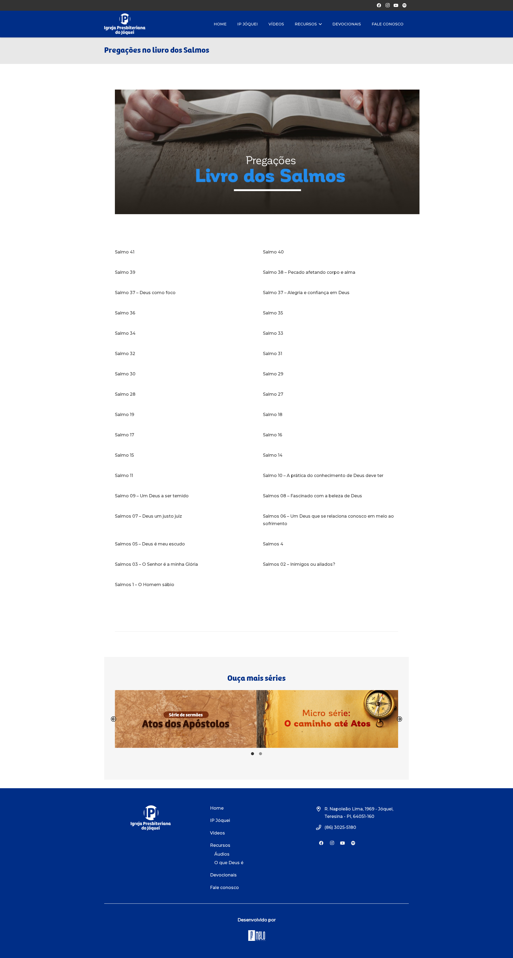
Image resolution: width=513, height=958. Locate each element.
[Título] (404, 5)
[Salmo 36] (182, 313)
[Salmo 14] (330, 455)
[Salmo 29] (330, 374)
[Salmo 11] (182, 475)
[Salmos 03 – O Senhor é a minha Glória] (182, 564)
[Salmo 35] (330, 313)
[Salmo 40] (330, 252)
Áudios (222, 854)
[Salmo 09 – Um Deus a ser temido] (182, 496)
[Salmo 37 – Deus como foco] (182, 293)
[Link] (124, 24)
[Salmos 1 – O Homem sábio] (182, 584)
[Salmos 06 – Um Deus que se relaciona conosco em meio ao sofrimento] (330, 520)
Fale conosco (224, 887)
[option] (185, 719)
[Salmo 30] (182, 374)
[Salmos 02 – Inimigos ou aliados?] (330, 564)
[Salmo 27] (330, 394)
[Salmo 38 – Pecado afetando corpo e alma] (330, 272)
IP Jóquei (220, 820)
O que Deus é (228, 862)
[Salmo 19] (182, 414)
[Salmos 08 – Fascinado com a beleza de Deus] (330, 496)
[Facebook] (379, 5)
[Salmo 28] (182, 394)
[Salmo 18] (330, 414)
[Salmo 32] (182, 353)
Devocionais (223, 875)
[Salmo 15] (182, 455)
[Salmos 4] (330, 544)
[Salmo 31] (330, 353)
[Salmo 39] (182, 272)
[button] (113, 719)
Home (217, 808)
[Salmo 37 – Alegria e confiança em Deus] (330, 293)
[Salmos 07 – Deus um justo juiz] (182, 520)
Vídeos (217, 833)
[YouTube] (396, 5)
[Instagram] (387, 5)
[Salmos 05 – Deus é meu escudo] (182, 544)
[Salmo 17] (182, 435)
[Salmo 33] (330, 333)
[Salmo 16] (330, 435)
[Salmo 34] (182, 333)
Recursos (220, 845)
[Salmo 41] (182, 252)
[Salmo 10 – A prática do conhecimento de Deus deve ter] (330, 475)
